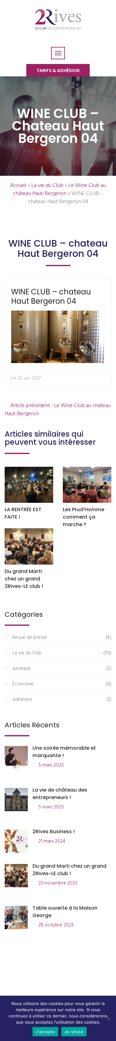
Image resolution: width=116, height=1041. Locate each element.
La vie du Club (47, 185)
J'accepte (45, 1031)
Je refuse (74, 1031)
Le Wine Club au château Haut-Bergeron (59, 189)
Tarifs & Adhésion (58, 70)
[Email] (103, 378)
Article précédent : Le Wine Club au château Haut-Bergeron (57, 409)
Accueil (18, 185)
